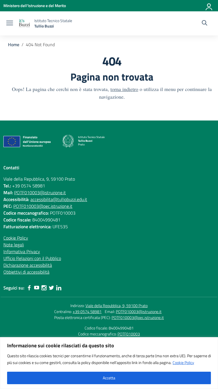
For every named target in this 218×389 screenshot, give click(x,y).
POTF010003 (129, 334)
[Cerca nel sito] (204, 23)
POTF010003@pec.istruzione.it (42, 206)
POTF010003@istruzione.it (40, 192)
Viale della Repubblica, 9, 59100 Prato (116, 305)
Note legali (13, 244)
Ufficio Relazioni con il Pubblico (32, 258)
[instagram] (44, 287)
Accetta (109, 378)
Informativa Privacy (21, 251)
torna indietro (124, 89)
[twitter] (51, 287)
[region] (109, 363)
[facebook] (29, 287)
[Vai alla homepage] (24, 23)
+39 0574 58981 (87, 311)
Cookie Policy (183, 362)
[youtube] (36, 287)
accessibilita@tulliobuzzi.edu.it (58, 199)
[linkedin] (58, 287)
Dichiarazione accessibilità (27, 265)
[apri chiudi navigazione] (9, 23)
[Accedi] (209, 5)
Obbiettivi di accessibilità (26, 272)
